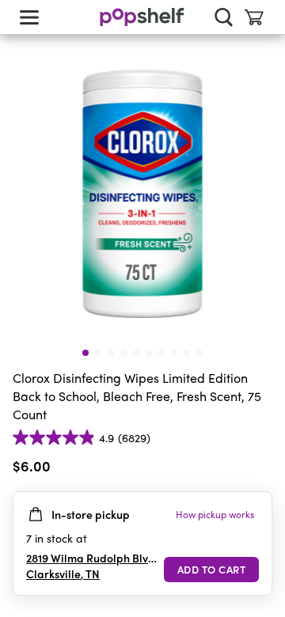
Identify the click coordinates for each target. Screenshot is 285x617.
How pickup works (215, 514)
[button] (259, 469)
